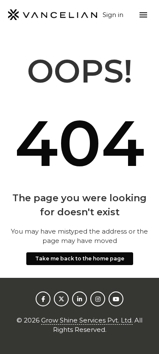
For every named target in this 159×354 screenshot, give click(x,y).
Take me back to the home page (79, 258)
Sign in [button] (114, 15)
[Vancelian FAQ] (53, 15)
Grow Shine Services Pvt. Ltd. (87, 320)
